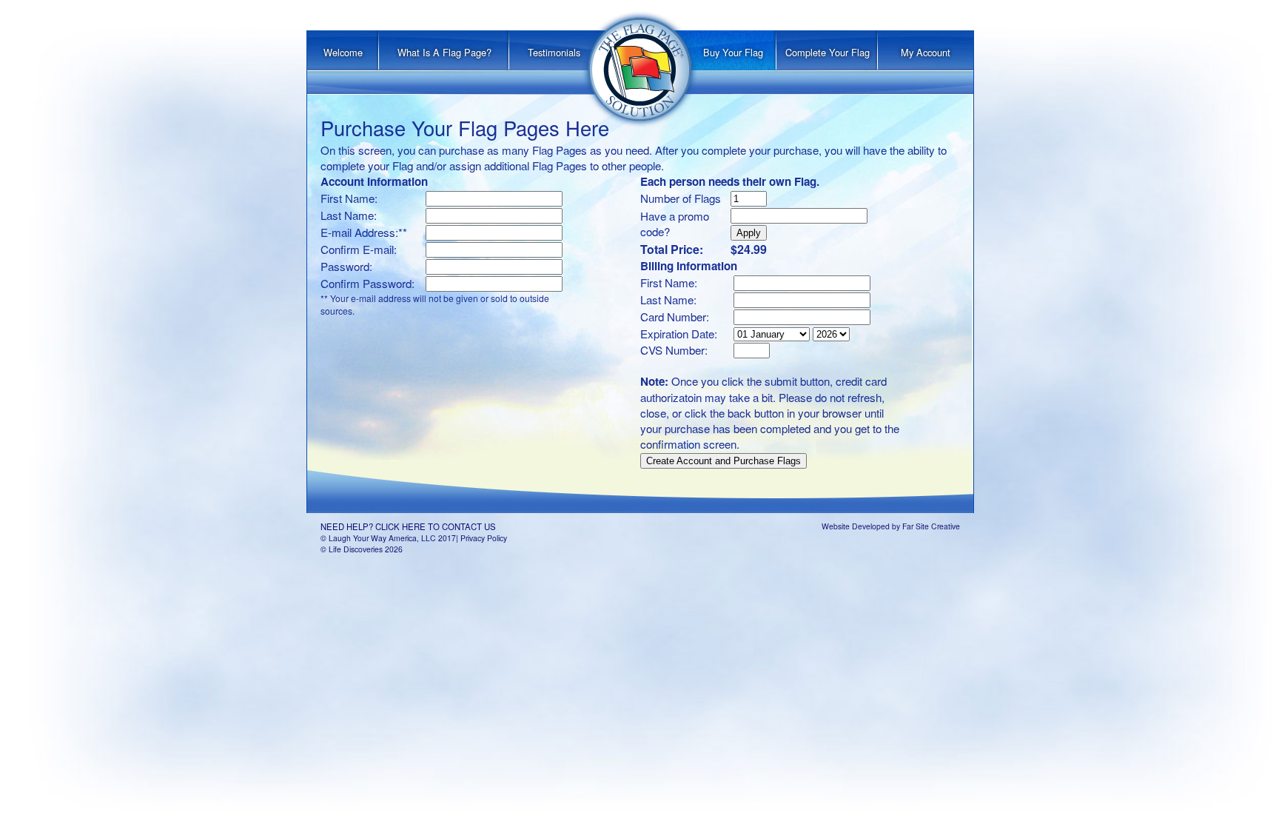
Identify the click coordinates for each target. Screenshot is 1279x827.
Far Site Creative (931, 526)
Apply (748, 232)
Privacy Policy (483, 537)
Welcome (343, 52)
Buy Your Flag (733, 52)
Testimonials (554, 52)
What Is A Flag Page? (444, 52)
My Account (925, 52)
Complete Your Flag (827, 52)
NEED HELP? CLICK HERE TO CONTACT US (408, 526)
